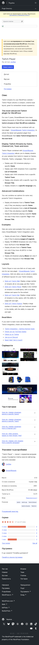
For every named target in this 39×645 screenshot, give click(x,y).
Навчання (5, 585)
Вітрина (23, 569)
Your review (6, 543)
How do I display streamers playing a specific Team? (11, 420)
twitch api (24, 502)
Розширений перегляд (10, 511)
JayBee (13, 62)
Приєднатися (25, 585)
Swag (23, 595)
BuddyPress (7, 611)
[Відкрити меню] (36, 3)
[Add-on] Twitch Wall (12, 281)
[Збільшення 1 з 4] (16, 351)
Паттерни (23, 579)
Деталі (6, 74)
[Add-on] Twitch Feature (13, 303)
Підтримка (7, 89)
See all (35, 543)
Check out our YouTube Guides (15, 332)
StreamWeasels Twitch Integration (23, 130)
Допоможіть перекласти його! (19, 15)
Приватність (6, 579)
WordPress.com (8, 601)
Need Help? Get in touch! (13, 340)
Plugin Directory (7, 8)
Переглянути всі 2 (31, 498)
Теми (22, 572)
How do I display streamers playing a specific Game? (11, 413)
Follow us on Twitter (12, 334)
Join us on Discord (11, 337)
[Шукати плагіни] (22, 21)
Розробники (6, 592)
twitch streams (26, 506)
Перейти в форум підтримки (12, 557)
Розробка (7, 84)
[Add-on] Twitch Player (13, 287)
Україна (9, 619)
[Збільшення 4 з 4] (34, 379)
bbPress (6, 608)
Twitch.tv (34, 506)
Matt (4, 604)
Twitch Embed (32, 502)
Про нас (5, 569)
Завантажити (8, 67)
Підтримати (25, 592)
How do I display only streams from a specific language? (12, 442)
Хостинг (5, 575)
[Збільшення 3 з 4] (16, 365)
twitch (18, 502)
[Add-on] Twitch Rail (12, 295)
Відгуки (6, 79)
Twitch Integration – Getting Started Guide (20, 329)
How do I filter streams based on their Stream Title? (12, 434)
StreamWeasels (11, 470)
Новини (4, 572)
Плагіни (23, 575)
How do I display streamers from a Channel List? (11, 427)
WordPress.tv (7, 595)
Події (22, 588)
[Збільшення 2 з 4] (34, 351)
